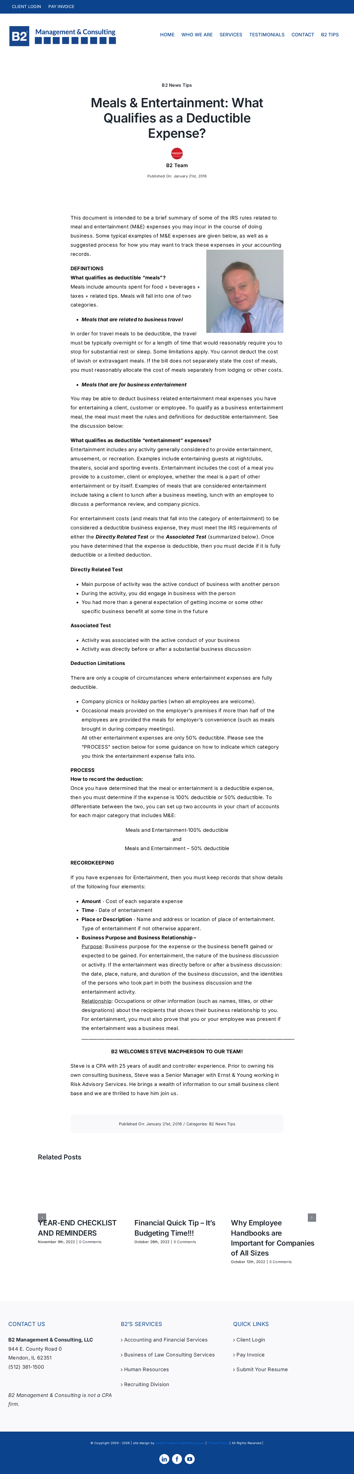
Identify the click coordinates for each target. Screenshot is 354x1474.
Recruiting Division (147, 1384)
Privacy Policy (218, 1443)
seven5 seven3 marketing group (180, 1443)
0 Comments (90, 1242)
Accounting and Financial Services (166, 1340)
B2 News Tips (177, 85)
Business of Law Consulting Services (169, 1355)
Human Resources (146, 1369)
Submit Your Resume (262, 1369)
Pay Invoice (250, 1355)
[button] (42, 1217)
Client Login (250, 1340)
